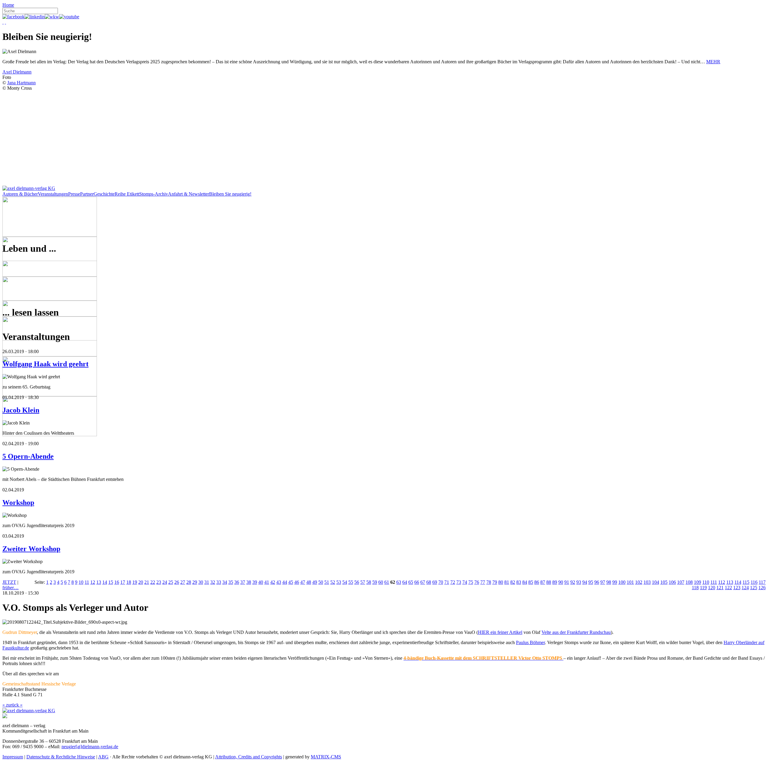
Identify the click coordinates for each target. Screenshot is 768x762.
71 (446, 582)
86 (536, 582)
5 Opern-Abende (28, 456)
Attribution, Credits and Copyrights (248, 756)
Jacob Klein (20, 410)
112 (721, 582)
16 (116, 582)
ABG (103, 756)
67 (422, 582)
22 (152, 582)
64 (404, 582)
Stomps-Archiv (153, 193)
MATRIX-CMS (326, 756)
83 (518, 582)
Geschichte (104, 193)
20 (140, 582)
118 (695, 587)
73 (458, 582)
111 (713, 582)
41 (266, 582)
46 (296, 582)
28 (188, 582)
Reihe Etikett (127, 193)
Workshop (18, 502)
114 (737, 582)
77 (482, 582)
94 (584, 582)
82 (512, 582)
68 (428, 582)
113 (729, 582)
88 (548, 582)
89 (554, 582)
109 (697, 582)
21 (146, 582)
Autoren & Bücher (20, 193)
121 (720, 587)
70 (440, 582)
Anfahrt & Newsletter (188, 193)
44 (284, 582)
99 (614, 582)
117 (762, 582)
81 (506, 582)
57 (362, 582)
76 (476, 582)
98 (608, 582)
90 (560, 582)
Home (8, 5)
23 (158, 582)
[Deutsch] (3, 22)
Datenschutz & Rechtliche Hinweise (60, 756)
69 (434, 582)
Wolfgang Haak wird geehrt (45, 364)
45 (290, 582)
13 (98, 582)
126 (762, 587)
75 (470, 582)
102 (638, 582)
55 (350, 582)
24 (164, 582)
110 (705, 582)
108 (689, 582)
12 (92, 582)
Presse (74, 193)
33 (218, 582)
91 (566, 582)
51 (326, 582)
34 (224, 582)
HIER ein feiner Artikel (500, 632)
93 (578, 582)
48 (308, 582)
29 (194, 582)
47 (302, 582)
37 (242, 582)
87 (542, 582)
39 (254, 582)
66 (416, 582)
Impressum (12, 756)
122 (728, 587)
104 (655, 582)
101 (630, 582)
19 (134, 582)
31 (206, 582)
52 (332, 582)
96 (596, 582)
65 (410, 582)
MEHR (713, 61)
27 (182, 582)
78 (488, 582)
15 (110, 582)
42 (272, 582)
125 (753, 587)
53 (338, 582)
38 (248, 582)
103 (647, 582)
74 (464, 582)
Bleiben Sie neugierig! (230, 193)
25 (170, 582)
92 (572, 582)
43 (278, 582)
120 (711, 587)
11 (87, 582)
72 (452, 582)
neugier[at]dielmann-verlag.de (90, 746)
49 (314, 582)
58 (368, 582)
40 (260, 582)
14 (104, 582)
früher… (10, 587)
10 (81, 582)
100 (622, 582)
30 (200, 582)
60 (380, 582)
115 (745, 582)
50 (320, 582)
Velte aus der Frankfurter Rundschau (576, 632)
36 (236, 582)
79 (494, 582)
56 (356, 582)
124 (745, 587)
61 (386, 582)
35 (230, 582)
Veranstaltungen (53, 193)
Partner (87, 193)
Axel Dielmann (17, 71)
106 (672, 582)
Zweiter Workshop (31, 549)
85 (530, 582)
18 (128, 582)
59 (374, 582)
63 (398, 582)
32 (212, 582)
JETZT (9, 582)
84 (524, 582)
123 (736, 587)
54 (344, 582)
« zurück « (12, 704)
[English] (5, 22)
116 (754, 582)
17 (122, 582)
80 (500, 582)
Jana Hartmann (21, 82)
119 (703, 587)
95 (590, 582)
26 (176, 582)
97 (602, 582)
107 (680, 582)
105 (664, 582)
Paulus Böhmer (530, 642)
